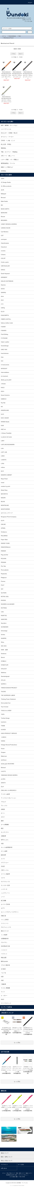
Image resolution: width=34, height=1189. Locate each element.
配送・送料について (20, 1173)
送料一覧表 (4, 1010)
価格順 (15, 48)
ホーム (4, 36)
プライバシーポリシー (23, 1174)
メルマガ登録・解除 (13, 1176)
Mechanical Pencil (8, 38)
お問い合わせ (4, 1168)
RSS (20, 1176)
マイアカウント (4, 1164)
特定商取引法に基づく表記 (11, 1174)
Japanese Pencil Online (19, 1185)
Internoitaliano (12, 36)
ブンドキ (12, 1185)
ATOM (23, 1176)
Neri (20, 36)
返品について (28, 1173)
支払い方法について (11, 1173)
